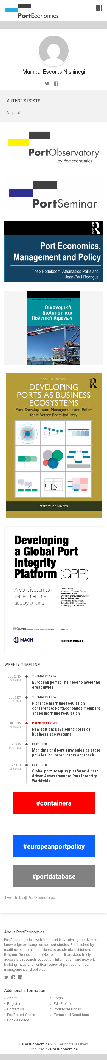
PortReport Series (21, 1015)
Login (58, 998)
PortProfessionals (68, 1009)
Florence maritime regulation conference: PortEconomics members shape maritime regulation (66, 708)
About (12, 998)
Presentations (44, 723)
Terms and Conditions (71, 1015)
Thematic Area (44, 676)
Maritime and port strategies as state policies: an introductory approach (66, 753)
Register (13, 1004)
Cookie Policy (18, 1020)
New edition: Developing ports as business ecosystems (61, 732)
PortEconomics (36, 1044)
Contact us (15, 1009)
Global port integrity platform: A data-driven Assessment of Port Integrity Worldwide (66, 776)
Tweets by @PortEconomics (29, 897)
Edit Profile (62, 1004)
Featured (39, 744)
